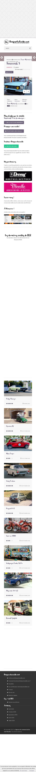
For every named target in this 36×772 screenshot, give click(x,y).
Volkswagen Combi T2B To (14, 563)
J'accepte (31, 770)
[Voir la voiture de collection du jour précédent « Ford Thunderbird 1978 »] (2, 57)
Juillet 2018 (12, 720)
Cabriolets (17, 101)
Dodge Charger (11, 399)
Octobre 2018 (12, 712)
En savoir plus (23, 770)
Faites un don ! (12, 146)
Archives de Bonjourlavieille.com (17, 678)
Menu (7, 48)
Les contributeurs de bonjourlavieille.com (19, 686)
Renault (24, 101)
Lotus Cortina (10, 481)
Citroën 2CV (10, 426)
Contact (11, 689)
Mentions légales (13, 695)
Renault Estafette (11, 618)
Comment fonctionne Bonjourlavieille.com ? (20, 681)
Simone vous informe (14, 702)
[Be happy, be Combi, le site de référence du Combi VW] (18, 219)
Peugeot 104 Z (10, 508)
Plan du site (11, 692)
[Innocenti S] (18, 86)
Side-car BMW (11, 536)
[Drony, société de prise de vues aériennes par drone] (18, 177)
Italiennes (9, 101)
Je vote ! (9, 72)
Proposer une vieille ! (15, 131)
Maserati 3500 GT (12, 591)
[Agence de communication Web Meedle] (18, 188)
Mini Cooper (10, 454)
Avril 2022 (11, 709)
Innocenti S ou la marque (14, 118)
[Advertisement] (18, 19)
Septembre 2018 (13, 714)
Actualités (11, 684)
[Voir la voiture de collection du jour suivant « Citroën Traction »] (34, 57)
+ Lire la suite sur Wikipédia (14, 122)
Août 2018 (11, 717)
